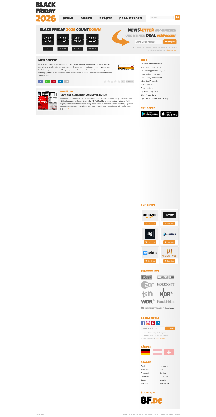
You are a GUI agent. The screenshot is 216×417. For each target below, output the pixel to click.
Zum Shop (151, 223)
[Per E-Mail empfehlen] (66, 81)
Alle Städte (164, 383)
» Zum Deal (67, 109)
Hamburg (164, 366)
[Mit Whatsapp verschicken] (47, 81)
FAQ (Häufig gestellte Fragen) (153, 71)
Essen (143, 380)
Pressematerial (147, 88)
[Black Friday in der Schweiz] (168, 354)
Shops (86, 18)
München (145, 369)
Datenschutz (171, 50)
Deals (68, 18)
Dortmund (164, 376)
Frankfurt (145, 373)
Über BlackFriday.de (149, 81)
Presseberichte (147, 84)
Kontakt (177, 414)
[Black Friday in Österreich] (157, 354)
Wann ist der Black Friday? (152, 64)
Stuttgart (163, 373)
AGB (171, 414)
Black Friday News (148, 95)
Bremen (144, 383)
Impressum (154, 414)
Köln (162, 369)
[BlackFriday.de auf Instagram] (148, 324)
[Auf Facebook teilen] (40, 81)
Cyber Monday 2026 (149, 91)
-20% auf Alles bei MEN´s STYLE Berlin (84, 95)
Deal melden (130, 18)
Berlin (143, 366)
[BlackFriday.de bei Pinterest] (153, 324)
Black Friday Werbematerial (152, 78)
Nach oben (41, 414)
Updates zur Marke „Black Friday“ (155, 98)
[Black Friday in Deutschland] (146, 354)
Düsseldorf (145, 376)
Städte (106, 18)
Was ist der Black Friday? (151, 67)
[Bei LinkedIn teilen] (60, 81)
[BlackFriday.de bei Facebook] (143, 324)
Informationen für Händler (152, 74)
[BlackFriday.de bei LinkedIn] (158, 324)
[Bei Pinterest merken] (53, 81)
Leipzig (163, 380)
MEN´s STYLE (66, 91)
